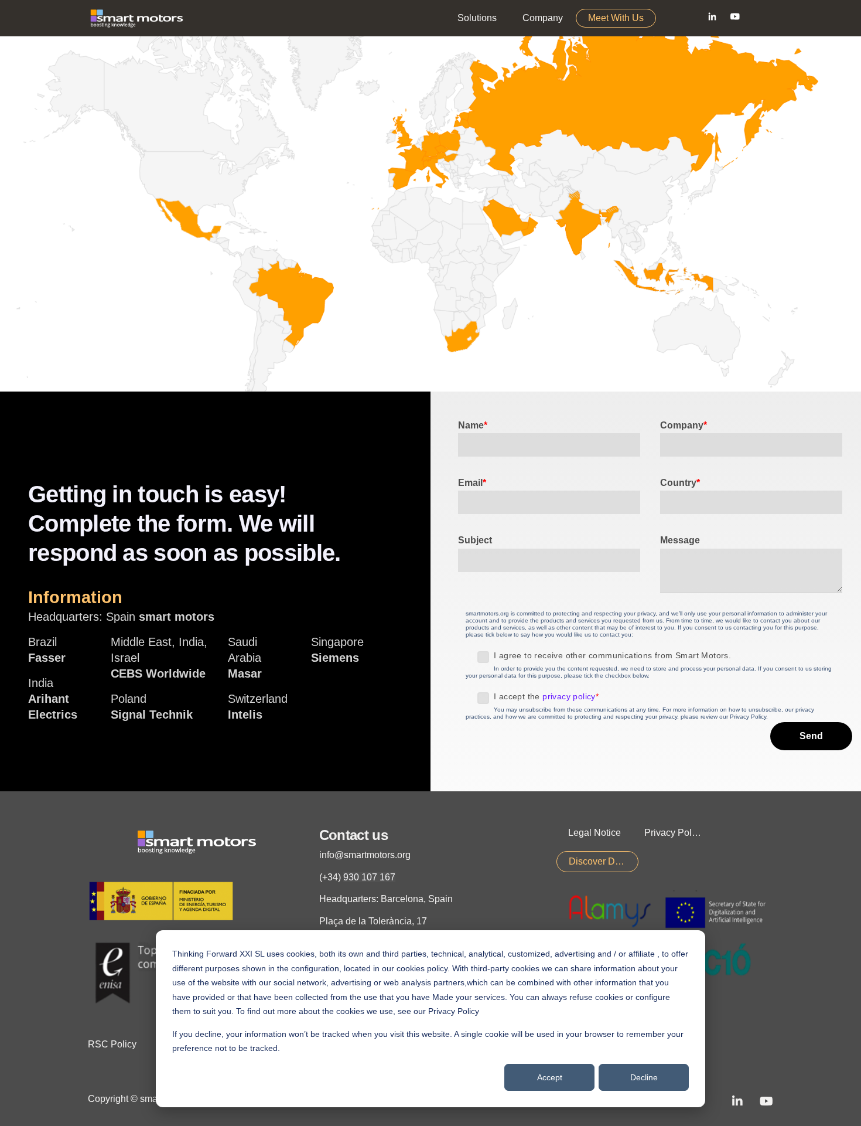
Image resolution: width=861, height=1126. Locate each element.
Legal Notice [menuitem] (594, 833)
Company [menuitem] (542, 18)
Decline (644, 1077)
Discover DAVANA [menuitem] (603, 861)
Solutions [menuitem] (477, 18)
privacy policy (569, 696)
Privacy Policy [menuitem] (673, 833)
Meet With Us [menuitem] (616, 18)
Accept (549, 1077)
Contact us (353, 835)
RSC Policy (112, 1044)
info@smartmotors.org (365, 855)
